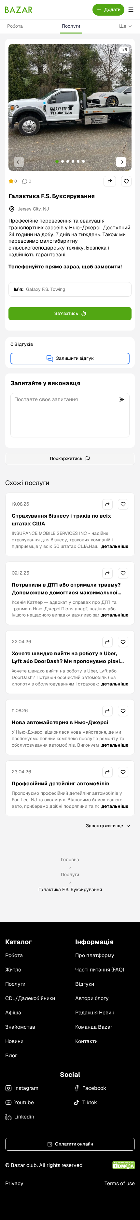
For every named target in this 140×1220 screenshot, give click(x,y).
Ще (122, 26)
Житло (13, 969)
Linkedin (24, 1116)
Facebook (94, 1088)
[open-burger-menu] (131, 10)
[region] (70, 107)
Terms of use (120, 1183)
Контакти (86, 1041)
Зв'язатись (66, 313)
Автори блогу (92, 998)
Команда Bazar (93, 1026)
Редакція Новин (94, 1012)
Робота (15, 26)
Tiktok (89, 1102)
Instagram (26, 1088)
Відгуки (84, 984)
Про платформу (94, 955)
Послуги (71, 26)
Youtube (24, 1102)
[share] (110, 181)
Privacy (14, 1183)
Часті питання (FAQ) (99, 969)
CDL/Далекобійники (30, 998)
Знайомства (20, 1026)
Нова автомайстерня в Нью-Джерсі (60, 722)
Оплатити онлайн (74, 1144)
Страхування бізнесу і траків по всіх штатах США (61, 519)
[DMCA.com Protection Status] (123, 1165)
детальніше (114, 546)
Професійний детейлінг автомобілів (60, 783)
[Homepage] (19, 10)
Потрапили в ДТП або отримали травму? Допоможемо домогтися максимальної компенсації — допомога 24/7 (66, 592)
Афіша (13, 1012)
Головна (70, 859)
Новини (14, 1041)
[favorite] (126, 181)
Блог (11, 1055)
